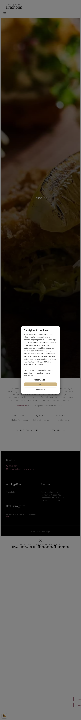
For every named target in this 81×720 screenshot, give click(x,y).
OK (40, 384)
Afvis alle (40, 389)
